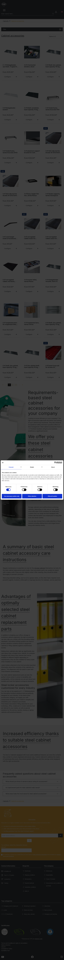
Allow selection (32, 496)
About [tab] (53, 467)
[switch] (24, 489)
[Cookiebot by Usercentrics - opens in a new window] (55, 462)
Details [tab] (32, 467)
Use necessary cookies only (11, 496)
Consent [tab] (11, 467)
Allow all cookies (52, 496)
